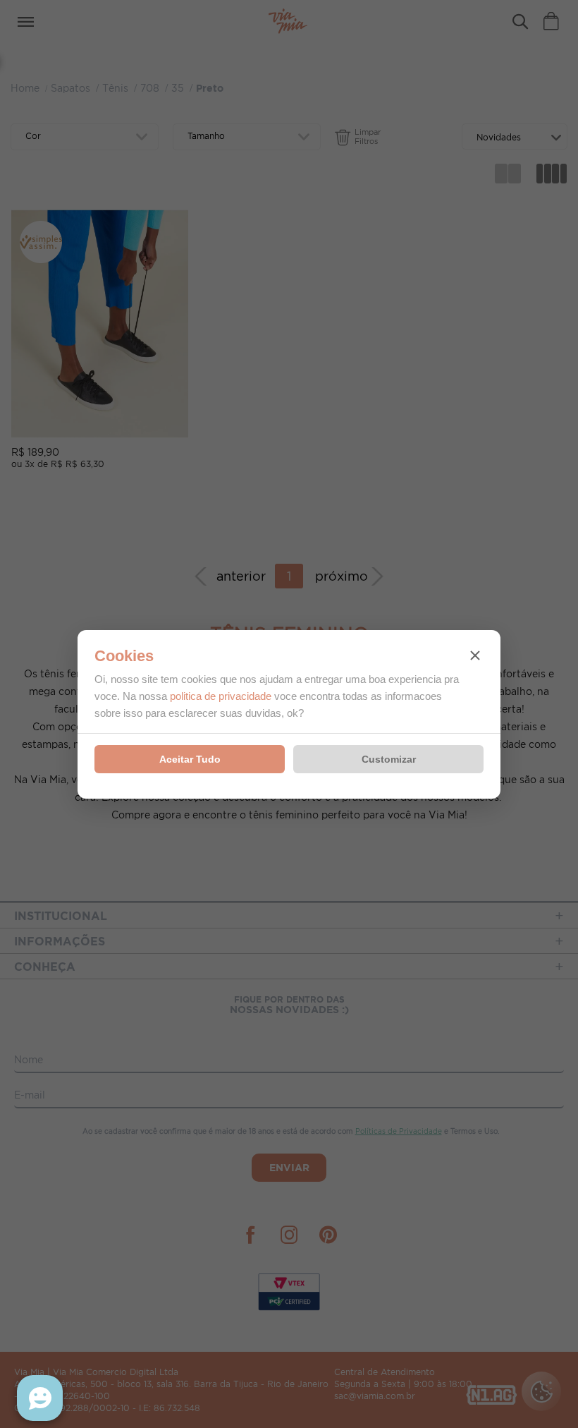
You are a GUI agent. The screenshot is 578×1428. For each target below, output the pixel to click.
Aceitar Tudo (190, 759)
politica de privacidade (220, 696)
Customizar (389, 759)
